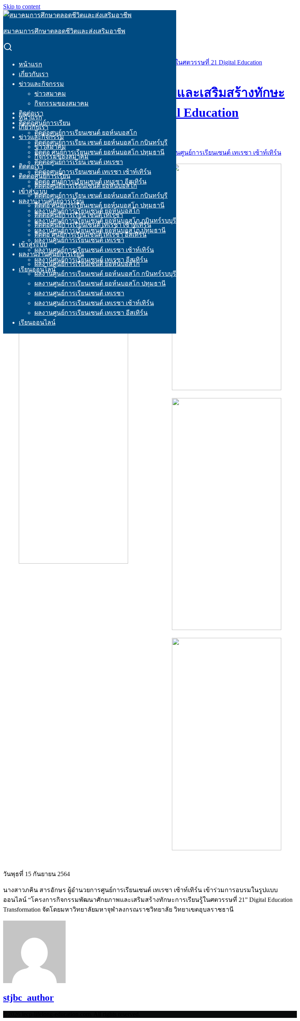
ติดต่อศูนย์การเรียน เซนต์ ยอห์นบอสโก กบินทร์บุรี (101, 142)
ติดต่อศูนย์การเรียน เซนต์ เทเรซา (78, 162)
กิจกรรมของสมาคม (61, 103)
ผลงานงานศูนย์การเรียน (51, 254)
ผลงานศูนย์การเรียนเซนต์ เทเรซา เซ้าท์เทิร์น (94, 249)
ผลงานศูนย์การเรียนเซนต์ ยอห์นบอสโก (87, 264)
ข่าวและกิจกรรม (41, 83)
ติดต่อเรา (31, 166)
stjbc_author (28, 997)
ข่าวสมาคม (50, 93)
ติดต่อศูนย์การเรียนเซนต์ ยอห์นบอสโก (85, 132)
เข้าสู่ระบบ (33, 191)
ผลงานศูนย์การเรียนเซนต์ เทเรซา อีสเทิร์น (91, 312)
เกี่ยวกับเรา (33, 74)
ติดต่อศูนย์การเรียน (44, 176)
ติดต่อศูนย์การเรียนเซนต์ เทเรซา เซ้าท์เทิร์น (92, 171)
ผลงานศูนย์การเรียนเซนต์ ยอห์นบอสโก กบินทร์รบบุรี (105, 273)
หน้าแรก (30, 64)
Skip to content (21, 6)
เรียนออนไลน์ (37, 322)
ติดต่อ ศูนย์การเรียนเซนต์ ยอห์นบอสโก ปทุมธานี (99, 152)
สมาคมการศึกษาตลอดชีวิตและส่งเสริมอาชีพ (64, 31)
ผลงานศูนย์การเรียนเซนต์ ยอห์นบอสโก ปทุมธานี (100, 283)
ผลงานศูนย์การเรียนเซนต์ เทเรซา (79, 240)
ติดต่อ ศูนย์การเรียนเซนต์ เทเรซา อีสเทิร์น (90, 234)
